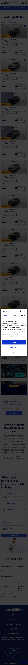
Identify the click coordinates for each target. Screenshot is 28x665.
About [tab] (23, 315)
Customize (13, 347)
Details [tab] (14, 315)
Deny (14, 352)
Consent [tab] (5, 315)
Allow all (14, 342)
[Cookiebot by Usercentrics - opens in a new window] (19, 311)
